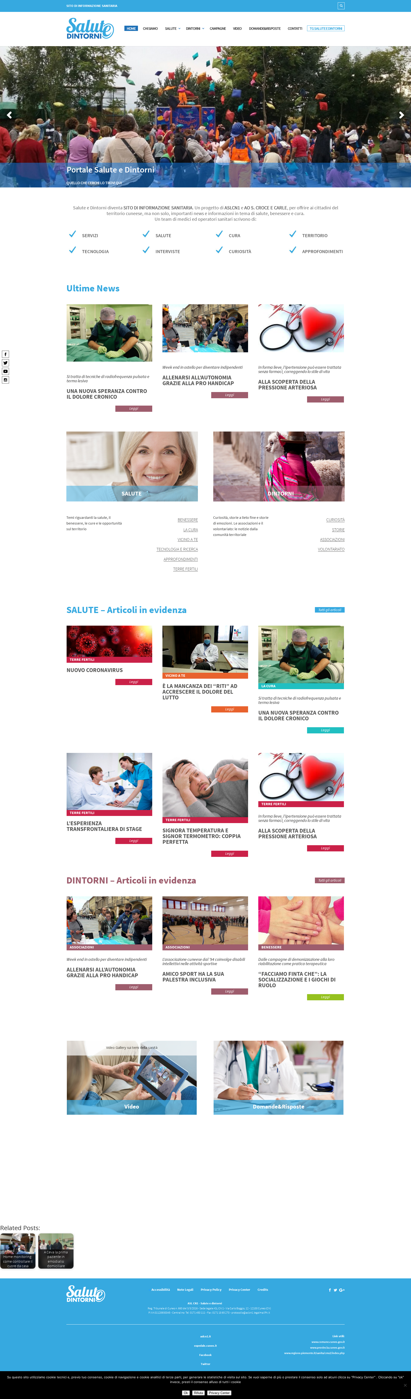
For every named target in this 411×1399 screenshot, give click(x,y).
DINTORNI (193, 28)
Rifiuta (198, 1393)
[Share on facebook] (5, 354)
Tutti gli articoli (329, 609)
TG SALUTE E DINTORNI (326, 28)
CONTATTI (295, 28)
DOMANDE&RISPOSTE (264, 28)
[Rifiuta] (405, 1385)
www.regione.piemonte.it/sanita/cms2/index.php (314, 1353)
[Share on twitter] (5, 362)
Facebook (205, 1355)
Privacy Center (239, 1289)
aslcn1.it (205, 1336)
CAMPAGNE (218, 28)
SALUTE (170, 28)
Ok (186, 1393)
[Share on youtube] (5, 371)
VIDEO (237, 28)
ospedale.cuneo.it (205, 1345)
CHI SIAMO (150, 28)
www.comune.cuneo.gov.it (328, 1342)
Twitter (205, 1364)
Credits (263, 1289)
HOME (131, 28)
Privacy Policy (211, 1289)
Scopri (325, 1200)
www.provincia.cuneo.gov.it (327, 1347)
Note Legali (185, 1289)
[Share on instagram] (5, 379)
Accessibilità (161, 1289)
